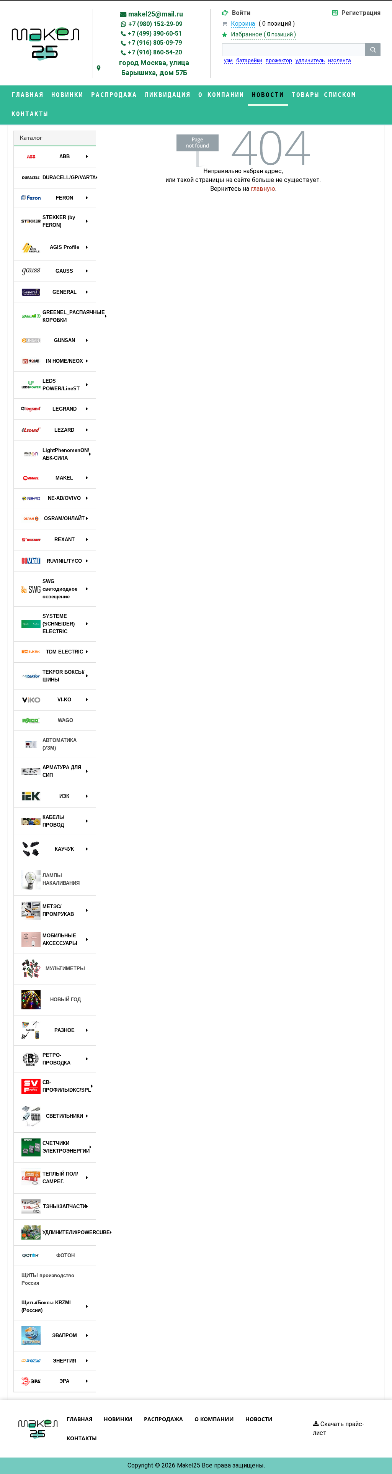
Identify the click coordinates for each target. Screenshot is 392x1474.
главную (263, 188)
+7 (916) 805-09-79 (155, 42)
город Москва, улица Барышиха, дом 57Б (154, 68)
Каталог (31, 138)
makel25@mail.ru (155, 14)
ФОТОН (65, 1255)
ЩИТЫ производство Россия (47, 1279)
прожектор (279, 60)
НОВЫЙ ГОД (65, 999)
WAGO (65, 720)
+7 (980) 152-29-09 (155, 24)
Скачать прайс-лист (338, 1428)
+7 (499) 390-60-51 (155, 33)
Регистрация (361, 12)
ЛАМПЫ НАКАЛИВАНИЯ (61, 879)
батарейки (249, 60)
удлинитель (310, 60)
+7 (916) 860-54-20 (155, 52)
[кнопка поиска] (373, 49)
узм (228, 60)
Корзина (243, 23)
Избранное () (263, 34)
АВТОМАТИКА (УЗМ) (59, 744)
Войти (241, 12)
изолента (339, 60)
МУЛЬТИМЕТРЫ (65, 968)
